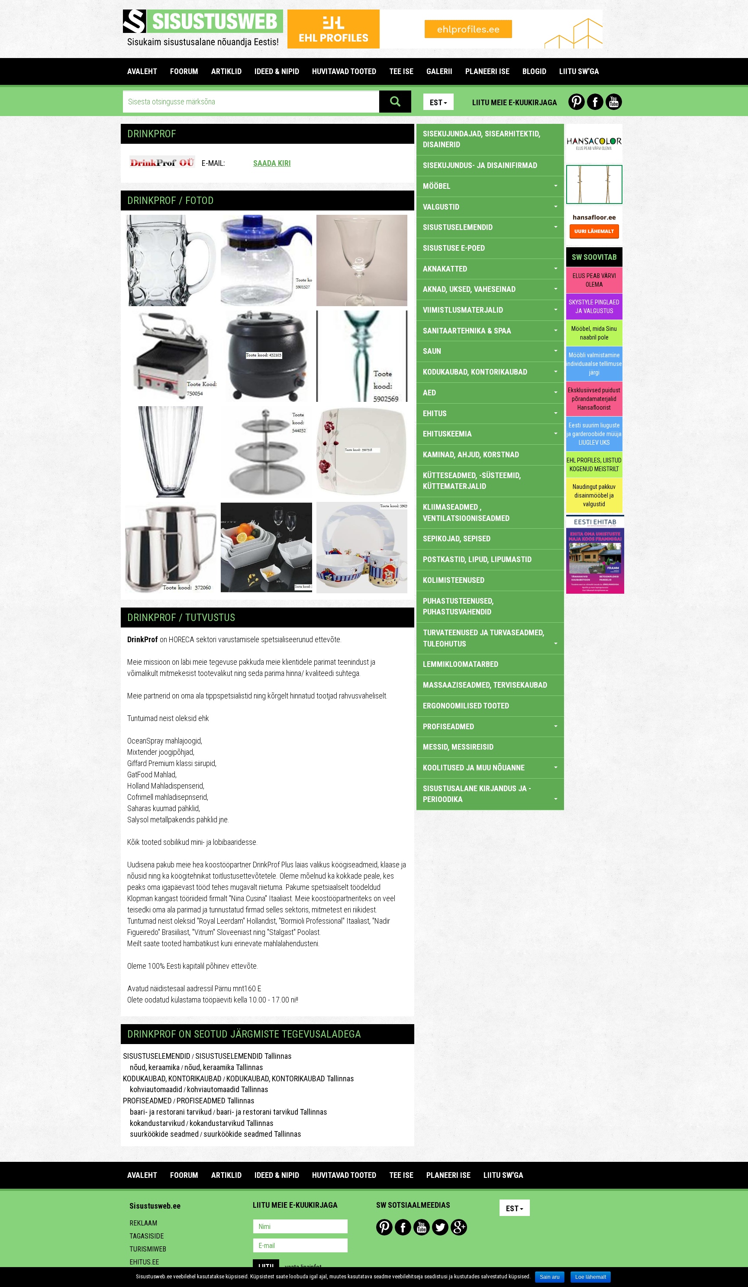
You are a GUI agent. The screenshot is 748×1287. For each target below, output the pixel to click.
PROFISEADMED (147, 1100)
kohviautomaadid (152, 1089)
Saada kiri (272, 163)
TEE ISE (401, 71)
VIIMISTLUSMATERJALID (463, 309)
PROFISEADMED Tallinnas (216, 1100)
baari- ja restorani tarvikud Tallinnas (271, 1111)
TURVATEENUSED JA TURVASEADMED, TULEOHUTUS (484, 638)
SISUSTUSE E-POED (454, 247)
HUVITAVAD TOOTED (344, 71)
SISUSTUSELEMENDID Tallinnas (243, 1056)
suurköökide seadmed (161, 1133)
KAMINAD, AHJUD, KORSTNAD (471, 454)
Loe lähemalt (590, 1277)
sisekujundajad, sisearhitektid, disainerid (482, 139)
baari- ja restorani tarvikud (167, 1111)
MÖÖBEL (437, 186)
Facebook (595, 102)
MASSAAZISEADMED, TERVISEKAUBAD (485, 684)
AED (429, 392)
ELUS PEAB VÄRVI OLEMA (594, 280)
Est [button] (436, 102)
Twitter (440, 1227)
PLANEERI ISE (487, 71)
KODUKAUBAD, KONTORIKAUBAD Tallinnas (290, 1078)
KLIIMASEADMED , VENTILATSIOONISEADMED (466, 512)
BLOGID (534, 71)
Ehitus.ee (144, 1262)
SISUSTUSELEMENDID (156, 1056)
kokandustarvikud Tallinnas (232, 1123)
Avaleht (142, 71)
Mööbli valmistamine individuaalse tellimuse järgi (594, 364)
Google (459, 1227)
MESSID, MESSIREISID (458, 746)
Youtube (614, 102)
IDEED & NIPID (277, 71)
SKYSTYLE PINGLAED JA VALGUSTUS (594, 306)
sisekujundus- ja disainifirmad (480, 165)
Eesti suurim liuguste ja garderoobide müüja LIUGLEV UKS (594, 434)
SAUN (432, 351)
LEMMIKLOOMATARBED (460, 664)
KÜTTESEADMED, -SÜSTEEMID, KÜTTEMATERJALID (472, 481)
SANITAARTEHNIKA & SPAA (467, 330)
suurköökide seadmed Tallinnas (252, 1133)
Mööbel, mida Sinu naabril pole (594, 333)
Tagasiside (146, 1236)
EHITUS (435, 413)
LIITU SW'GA (579, 71)
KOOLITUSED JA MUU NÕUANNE (474, 767)
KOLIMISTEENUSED (453, 580)
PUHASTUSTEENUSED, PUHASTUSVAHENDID (458, 606)
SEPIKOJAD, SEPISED (456, 538)
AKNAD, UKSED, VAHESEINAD (469, 289)
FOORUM (184, 71)
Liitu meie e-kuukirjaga (514, 102)
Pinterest (576, 102)
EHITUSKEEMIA (447, 433)
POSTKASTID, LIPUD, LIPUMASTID (477, 559)
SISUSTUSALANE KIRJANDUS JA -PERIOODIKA (477, 794)
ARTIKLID (226, 71)
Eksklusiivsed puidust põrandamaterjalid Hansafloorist (594, 399)
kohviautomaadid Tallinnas (227, 1089)
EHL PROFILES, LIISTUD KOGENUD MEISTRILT (594, 464)
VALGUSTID (441, 206)
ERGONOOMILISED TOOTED (466, 705)
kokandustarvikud (154, 1123)
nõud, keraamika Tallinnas (223, 1067)
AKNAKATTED (445, 268)
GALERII (439, 71)
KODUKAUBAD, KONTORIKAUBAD (172, 1078)
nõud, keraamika (151, 1067)
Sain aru (550, 1277)
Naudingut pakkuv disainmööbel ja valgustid (594, 495)
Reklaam (143, 1223)
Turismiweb (147, 1249)
